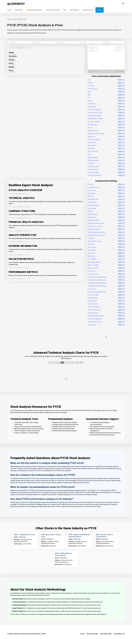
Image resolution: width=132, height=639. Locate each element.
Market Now (19, 10)
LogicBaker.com (119, 634)
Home (9, 10)
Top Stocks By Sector (52, 10)
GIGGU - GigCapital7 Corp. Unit (24, 534)
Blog (64, 10)
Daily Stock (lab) (92, 634)
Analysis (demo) (87, 10)
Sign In (99, 10)
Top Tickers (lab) (105, 634)
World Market (74, 10)
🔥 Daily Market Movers (34, 10)
